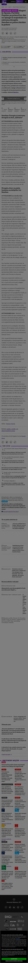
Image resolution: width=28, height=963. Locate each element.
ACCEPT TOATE (14, 958)
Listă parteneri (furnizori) (5, 956)
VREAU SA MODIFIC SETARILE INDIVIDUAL (14, 960)
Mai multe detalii (18, 938)
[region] (14, 946)
